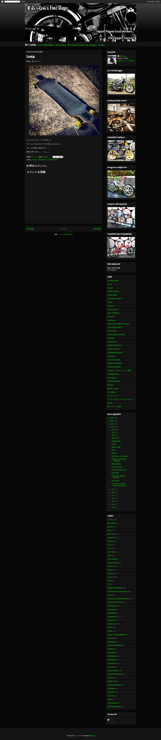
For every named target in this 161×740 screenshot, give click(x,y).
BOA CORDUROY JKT (119, 470)
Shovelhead (112, 663)
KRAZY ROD (112, 331)
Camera (110, 541)
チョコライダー (113, 396)
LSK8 (113, 450)
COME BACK (115, 441)
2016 (112, 418)
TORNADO (111, 688)
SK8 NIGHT (115, 438)
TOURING (111, 692)
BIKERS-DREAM (113, 291)
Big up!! (110, 288)
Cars (109, 548)
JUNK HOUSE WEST (115, 327)
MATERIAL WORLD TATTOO (118, 477)
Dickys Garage (113, 309)
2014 (112, 424)
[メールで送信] (54, 157)
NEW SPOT (115, 481)
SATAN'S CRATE (113, 349)
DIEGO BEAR (116, 464)
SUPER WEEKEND (114, 367)
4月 (113, 504)
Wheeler (110, 385)
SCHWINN (111, 653)
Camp (110, 545)
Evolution (111, 573)
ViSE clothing (112, 378)
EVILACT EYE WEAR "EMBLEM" (118, 460)
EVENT (110, 566)
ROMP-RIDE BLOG (114, 345)
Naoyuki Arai (111, 718)
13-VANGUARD (113, 281)
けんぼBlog (111, 392)
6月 (113, 498)
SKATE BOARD (53, 160)
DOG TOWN (112, 559)
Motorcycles (112, 624)
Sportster (111, 678)
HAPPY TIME (116, 447)
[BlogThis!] (56, 157)
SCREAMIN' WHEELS (115, 352)
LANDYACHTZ (42, 160)
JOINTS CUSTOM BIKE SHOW (118, 324)
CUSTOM (111, 552)
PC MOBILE (112, 642)
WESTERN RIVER (114, 381)
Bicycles (110, 527)
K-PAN (113, 444)
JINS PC (114, 453)
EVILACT (111, 306)
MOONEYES (112, 342)
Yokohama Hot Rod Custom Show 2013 (119, 485)
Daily (109, 555)
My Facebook (60, 45)
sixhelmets (111, 356)
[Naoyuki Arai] (108, 720)
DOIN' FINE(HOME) (45, 45)
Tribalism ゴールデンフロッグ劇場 (119, 370)
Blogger (92, 735)
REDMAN (111, 649)
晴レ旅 (110, 403)
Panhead (111, 638)
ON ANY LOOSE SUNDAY (117, 635)
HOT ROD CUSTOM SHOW (117, 591)
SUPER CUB (112, 681)
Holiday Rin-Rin (116, 467)
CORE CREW (112, 295)
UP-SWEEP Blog (113, 374)
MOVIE (110, 627)
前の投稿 (97, 229)
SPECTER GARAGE (115, 363)
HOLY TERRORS (113, 313)
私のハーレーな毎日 (114, 406)
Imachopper (112, 320)
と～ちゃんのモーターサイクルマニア (121, 399)
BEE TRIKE (111, 523)
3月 (113, 507)
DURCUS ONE (113, 563)
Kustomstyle (112, 609)
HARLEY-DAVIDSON (115, 588)
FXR (109, 581)
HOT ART (111, 317)
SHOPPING (112, 660)
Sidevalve (111, 667)
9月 (113, 489)
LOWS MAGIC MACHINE (116, 334)
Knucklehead (112, 606)
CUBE (110, 302)
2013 (112, 427)
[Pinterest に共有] (62, 157)
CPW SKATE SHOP (114, 299)
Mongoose (111, 620)
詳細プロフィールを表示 (126, 61)
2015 (112, 421)
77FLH (110, 519)
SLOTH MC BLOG (114, 360)
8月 (113, 492)
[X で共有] (58, 157)
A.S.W (110, 284)
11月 (113, 432)
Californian (111, 537)
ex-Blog (101, 45)
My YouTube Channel (75, 45)
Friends (34, 160)
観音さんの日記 (113, 388)
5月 (113, 501)
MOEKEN (111, 338)
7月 (113, 495)
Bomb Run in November (119, 456)
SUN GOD (115, 473)
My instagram (91, 45)
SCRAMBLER (112, 656)
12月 (114, 429)
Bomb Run (111, 534)
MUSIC (110, 631)
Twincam (111, 696)
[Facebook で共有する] (60, 157)
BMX (109, 530)
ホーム (63, 229)
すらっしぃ (123, 56)
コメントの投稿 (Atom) (65, 234)
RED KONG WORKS (115, 645)
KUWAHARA (112, 613)
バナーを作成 (111, 722)
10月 (114, 435)
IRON (109, 595)
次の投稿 (30, 229)
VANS (109, 699)
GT (109, 584)
